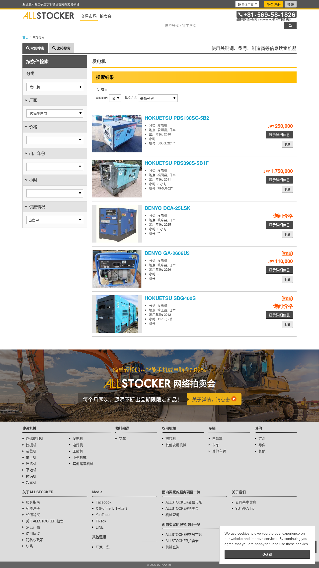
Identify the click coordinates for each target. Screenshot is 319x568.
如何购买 (33, 514)
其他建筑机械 (83, 463)
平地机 (31, 469)
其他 (261, 450)
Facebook (103, 502)
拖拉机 (170, 438)
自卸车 (217, 438)
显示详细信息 (279, 134)
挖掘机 (31, 444)
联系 (29, 545)
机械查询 (172, 514)
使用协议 (33, 533)
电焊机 (78, 444)
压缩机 (78, 450)
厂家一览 (103, 546)
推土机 (31, 457)
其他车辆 (219, 450)
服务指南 (33, 502)
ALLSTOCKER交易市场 (183, 502)
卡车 (215, 444)
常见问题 (33, 527)
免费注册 (274, 4)
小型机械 (79, 457)
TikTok (101, 520)
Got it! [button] (267, 554)
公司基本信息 (245, 502)
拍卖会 (106, 16)
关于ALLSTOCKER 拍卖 (45, 520)
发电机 (78, 438)
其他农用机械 (175, 444)
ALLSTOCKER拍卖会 (182, 508)
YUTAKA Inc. (245, 508)
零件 (261, 444)
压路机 (31, 463)
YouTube (103, 514)
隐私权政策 (34, 539)
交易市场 (89, 16)
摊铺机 (31, 476)
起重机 (31, 482)
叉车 (122, 438)
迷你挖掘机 (34, 438)
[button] (54, 87)
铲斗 (261, 438)
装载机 (31, 450)
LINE (99, 527)
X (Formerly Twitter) (111, 508)
